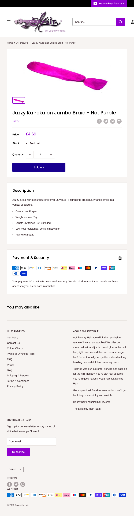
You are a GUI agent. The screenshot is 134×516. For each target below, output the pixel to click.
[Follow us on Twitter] (16, 484)
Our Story (12, 337)
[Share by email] (119, 121)
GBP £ (12, 469)
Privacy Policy (15, 386)
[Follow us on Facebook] (9, 484)
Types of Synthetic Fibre (21, 353)
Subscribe (18, 451)
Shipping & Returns (18, 375)
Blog (9, 369)
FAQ (9, 359)
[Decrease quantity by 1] (29, 154)
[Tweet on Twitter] (112, 121)
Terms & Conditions (18, 380)
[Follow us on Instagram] (22, 484)
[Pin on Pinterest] (105, 121)
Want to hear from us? (111, 3)
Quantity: (18, 154)
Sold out (39, 167)
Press (10, 364)
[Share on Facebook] (99, 121)
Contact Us (13, 342)
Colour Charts (15, 348)
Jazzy (16, 121)
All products (22, 42)
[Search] (120, 22)
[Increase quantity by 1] (51, 154)
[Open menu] (8, 21)
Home (10, 42)
